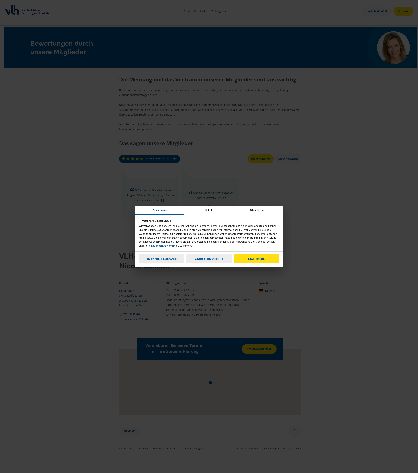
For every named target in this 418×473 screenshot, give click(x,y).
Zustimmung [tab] (159, 210)
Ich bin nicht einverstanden (161, 258)
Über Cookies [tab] (258, 210)
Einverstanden (256, 258)
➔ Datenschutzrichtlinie (163, 245)
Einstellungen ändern (207, 258)
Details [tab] (209, 210)
